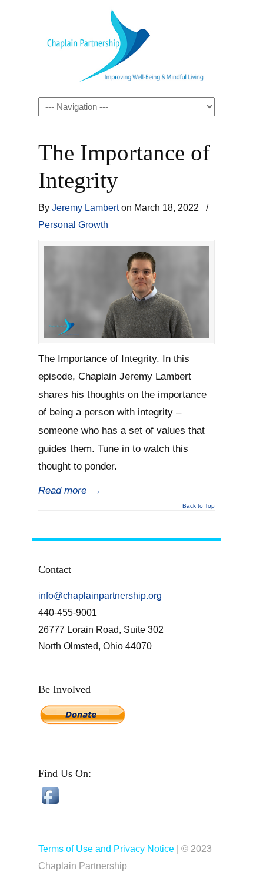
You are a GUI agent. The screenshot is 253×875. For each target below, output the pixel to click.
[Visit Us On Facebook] (50, 803)
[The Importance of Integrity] (126, 292)
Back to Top (198, 506)
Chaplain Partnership (126, 48)
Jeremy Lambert (85, 207)
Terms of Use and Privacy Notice (106, 849)
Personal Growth (73, 224)
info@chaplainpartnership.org (100, 596)
